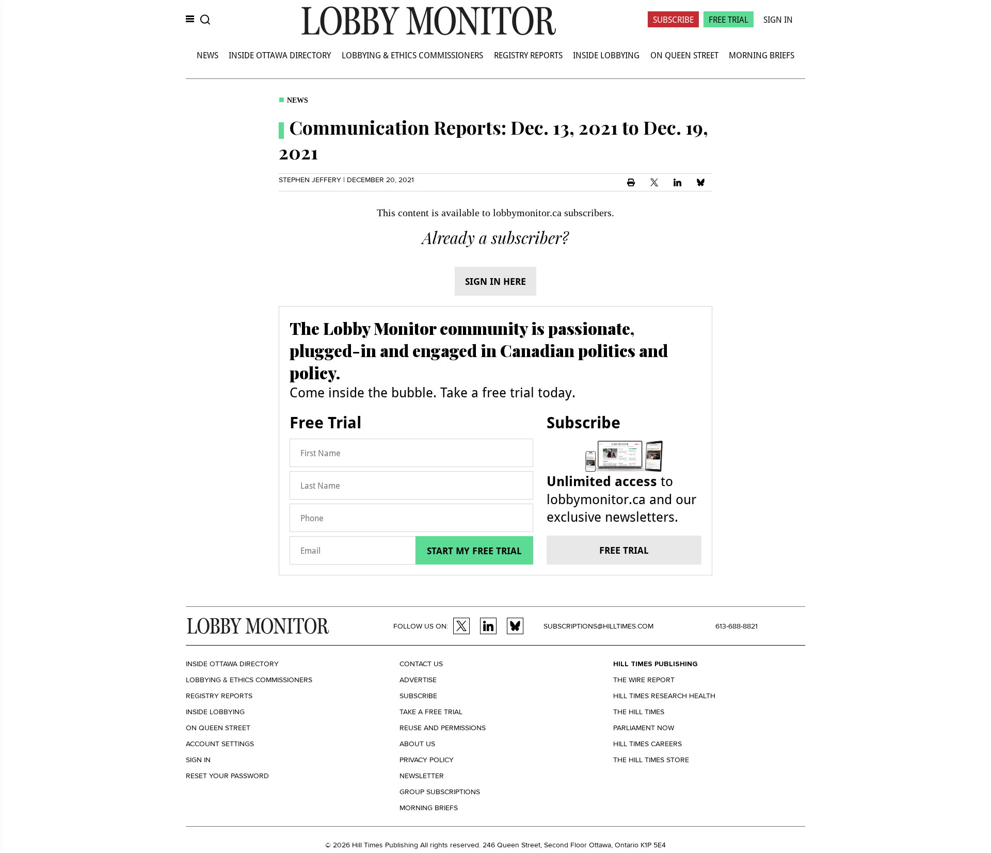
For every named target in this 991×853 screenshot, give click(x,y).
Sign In (778, 19)
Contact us (421, 663)
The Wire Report (644, 679)
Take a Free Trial (430, 711)
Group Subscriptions (439, 791)
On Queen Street (684, 55)
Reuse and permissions (442, 727)
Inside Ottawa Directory (280, 55)
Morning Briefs (761, 55)
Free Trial (728, 19)
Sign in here (495, 281)
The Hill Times (638, 711)
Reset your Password (227, 775)
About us (417, 743)
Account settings (220, 743)
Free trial (624, 550)
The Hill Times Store (651, 759)
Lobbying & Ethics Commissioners (412, 55)
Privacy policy (426, 759)
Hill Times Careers (647, 743)
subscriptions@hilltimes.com (598, 626)
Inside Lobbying (606, 55)
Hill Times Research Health (664, 695)
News (207, 55)
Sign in (198, 759)
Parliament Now (643, 727)
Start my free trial (474, 550)
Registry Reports (528, 55)
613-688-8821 (736, 626)
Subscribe (673, 19)
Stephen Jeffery (310, 179)
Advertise (418, 679)
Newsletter (421, 775)
